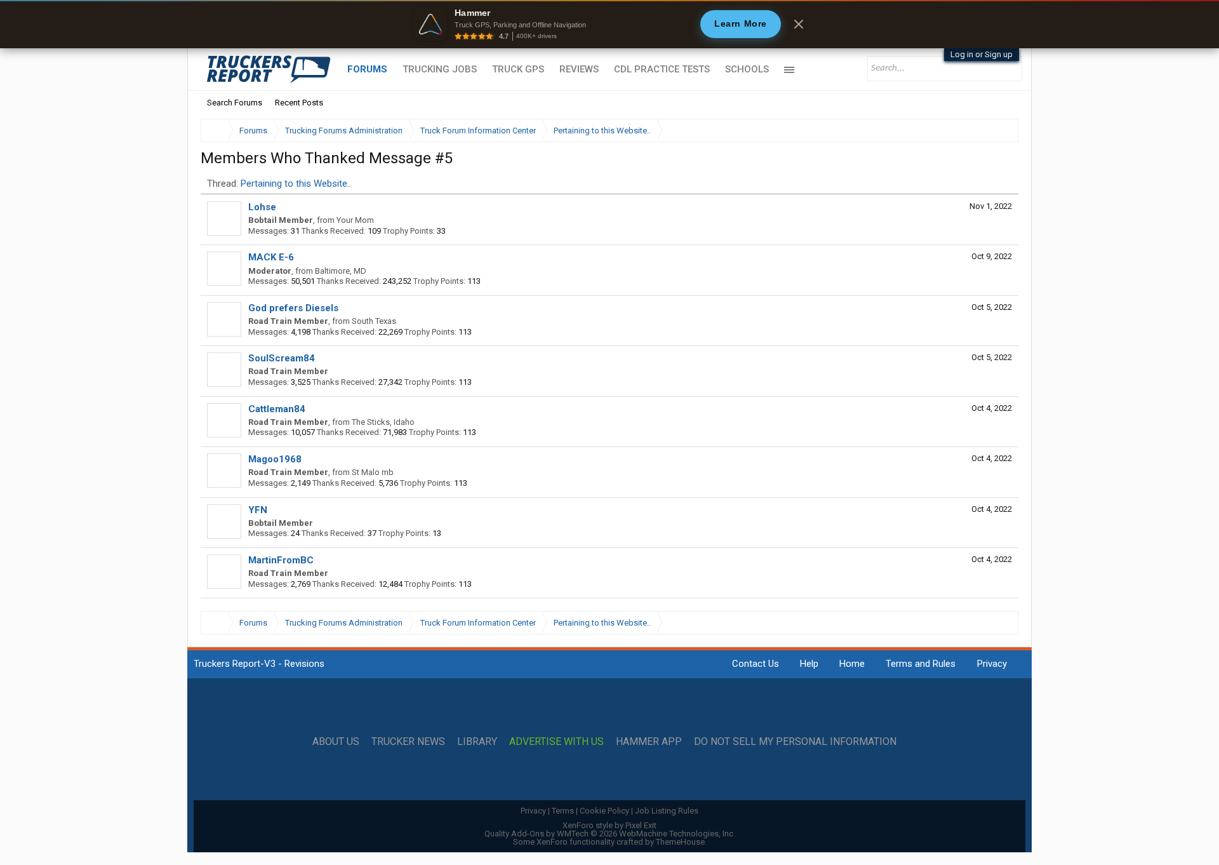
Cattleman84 (276, 409)
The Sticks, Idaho (383, 422)
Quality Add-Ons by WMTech (609, 833)
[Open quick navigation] (1000, 130)
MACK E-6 (271, 257)
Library (477, 742)
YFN (257, 510)
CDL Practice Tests (662, 69)
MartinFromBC (281, 560)
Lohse (262, 207)
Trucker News (408, 742)
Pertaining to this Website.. (296, 183)
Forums (367, 69)
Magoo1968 (275, 459)
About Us (335, 742)
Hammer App (649, 742)
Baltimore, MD (340, 271)
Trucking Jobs (440, 69)
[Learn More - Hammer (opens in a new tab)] (609, 24)
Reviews (579, 69)
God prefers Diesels (293, 308)
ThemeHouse (680, 842)
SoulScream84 (281, 358)
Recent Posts (299, 102)
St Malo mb (373, 472)
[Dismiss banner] (799, 24)
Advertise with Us (556, 742)
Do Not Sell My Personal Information (795, 742)
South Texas (374, 321)
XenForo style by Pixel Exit (609, 825)
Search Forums (234, 102)
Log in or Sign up (981, 54)
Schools (747, 69)
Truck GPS (518, 69)
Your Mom (355, 220)
